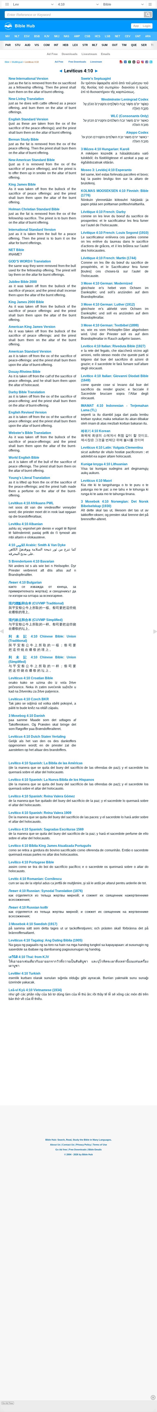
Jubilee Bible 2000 (23, 282)
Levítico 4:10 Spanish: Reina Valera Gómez (42, 796)
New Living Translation (26, 99)
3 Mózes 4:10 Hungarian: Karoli (105, 149)
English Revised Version (28, 412)
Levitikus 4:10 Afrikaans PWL (31, 503)
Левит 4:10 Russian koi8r (28, 907)
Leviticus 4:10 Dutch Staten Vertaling (37, 736)
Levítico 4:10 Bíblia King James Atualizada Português (50, 845)
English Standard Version (28, 119)
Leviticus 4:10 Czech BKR (29, 699)
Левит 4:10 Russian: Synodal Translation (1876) (46, 891)
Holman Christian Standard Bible (34, 209)
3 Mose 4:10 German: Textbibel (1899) (110, 325)
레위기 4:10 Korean (95, 431)
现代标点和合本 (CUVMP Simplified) (36, 620)
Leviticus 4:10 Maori (96, 480)
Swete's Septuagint (96, 78)
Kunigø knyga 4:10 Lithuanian (104, 464)
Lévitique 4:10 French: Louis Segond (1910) (114, 232)
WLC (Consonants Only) (129, 116)
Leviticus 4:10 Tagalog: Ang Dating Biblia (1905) (45, 940)
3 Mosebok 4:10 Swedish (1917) (33, 924)
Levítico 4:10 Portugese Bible (31, 862)
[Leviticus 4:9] (5, 640)
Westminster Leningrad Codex (124, 99)
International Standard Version (32, 229)
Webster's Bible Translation (30, 433)
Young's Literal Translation (29, 478)
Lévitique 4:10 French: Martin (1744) (108, 258)
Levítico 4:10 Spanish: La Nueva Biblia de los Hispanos (51, 779)
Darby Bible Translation (27, 392)
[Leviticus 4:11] (152, 640)
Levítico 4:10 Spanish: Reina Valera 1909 (40, 813)
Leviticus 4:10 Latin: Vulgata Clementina (112, 447)
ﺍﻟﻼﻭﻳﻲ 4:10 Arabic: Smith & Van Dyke (37, 545)
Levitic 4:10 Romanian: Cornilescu (35, 879)
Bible (7, 62)
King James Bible (22, 184)
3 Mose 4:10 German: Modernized (106, 283)
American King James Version (32, 326)
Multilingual (17, 62)
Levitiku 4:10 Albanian (26, 524)
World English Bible (24, 457)
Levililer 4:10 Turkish (24, 973)
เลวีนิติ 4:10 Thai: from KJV (29, 957)
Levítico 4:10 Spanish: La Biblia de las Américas (46, 763)
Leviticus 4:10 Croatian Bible (31, 678)
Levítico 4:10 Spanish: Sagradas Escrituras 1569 (46, 829)
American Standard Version (30, 351)
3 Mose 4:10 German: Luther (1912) (108, 304)
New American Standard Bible (32, 160)
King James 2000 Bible (26, 302)
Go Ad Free (7, 1403)
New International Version (28, 78)
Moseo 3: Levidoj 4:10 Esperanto (106, 170)
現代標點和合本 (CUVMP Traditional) (36, 603)
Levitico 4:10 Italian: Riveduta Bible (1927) (113, 346)
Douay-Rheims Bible (24, 371)
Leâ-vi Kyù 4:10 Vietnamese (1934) (35, 990)
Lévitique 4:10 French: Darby (103, 212)
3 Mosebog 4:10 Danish (27, 715)
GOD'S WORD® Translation (30, 261)
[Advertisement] (78, 1080)
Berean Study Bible (24, 139)
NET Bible (16, 250)
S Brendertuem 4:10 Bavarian (31, 561)
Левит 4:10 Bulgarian (25, 582)
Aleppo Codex (137, 132)
